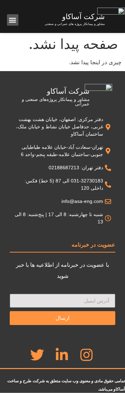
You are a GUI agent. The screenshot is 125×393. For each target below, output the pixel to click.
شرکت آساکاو (83, 16)
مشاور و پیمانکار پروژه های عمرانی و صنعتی (75, 24)
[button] (12, 20)
